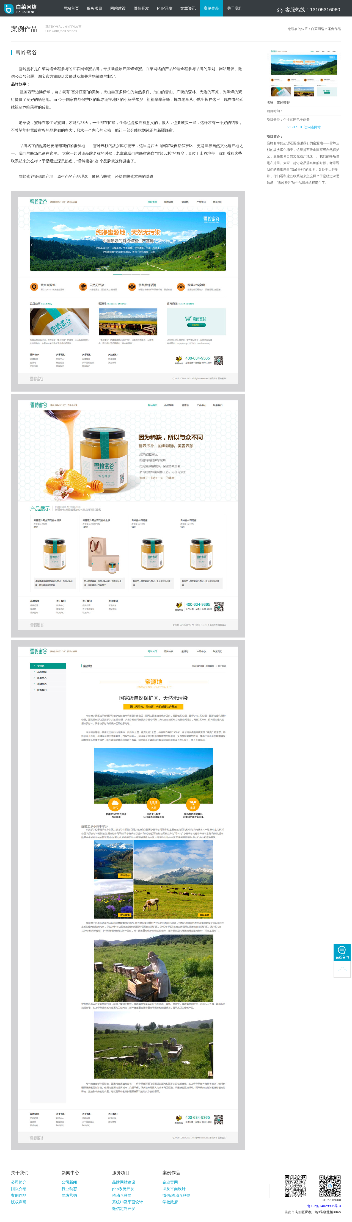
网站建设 (118, 8)
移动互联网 (121, 1195)
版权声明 (18, 1202)
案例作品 (211, 8)
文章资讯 (188, 8)
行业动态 (69, 1189)
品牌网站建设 (123, 1182)
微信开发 (141, 8)
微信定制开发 (123, 1208)
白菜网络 (317, 29)
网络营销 (69, 1195)
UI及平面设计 (174, 1189)
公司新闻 (69, 1182)
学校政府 (170, 1202)
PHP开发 (164, 8)
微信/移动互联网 (177, 1195)
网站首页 (71, 8)
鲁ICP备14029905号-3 (324, 1206)
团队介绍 (18, 1189)
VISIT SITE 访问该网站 (304, 127)
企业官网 (170, 1182)
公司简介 (18, 1182)
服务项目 (94, 8)
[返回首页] (22, 15)
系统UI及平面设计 (127, 1202)
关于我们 (235, 8)
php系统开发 (123, 1189)
